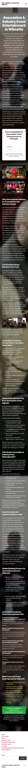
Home (3, 734)
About (3, 738)
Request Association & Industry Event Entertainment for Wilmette (14, 710)
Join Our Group (5, 740)
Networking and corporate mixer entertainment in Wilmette (14, 700)
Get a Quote (4, 736)
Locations (4, 746)
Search (3, 755)
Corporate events (6, 744)
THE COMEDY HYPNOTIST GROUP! (10, 3)
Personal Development (8, 742)
